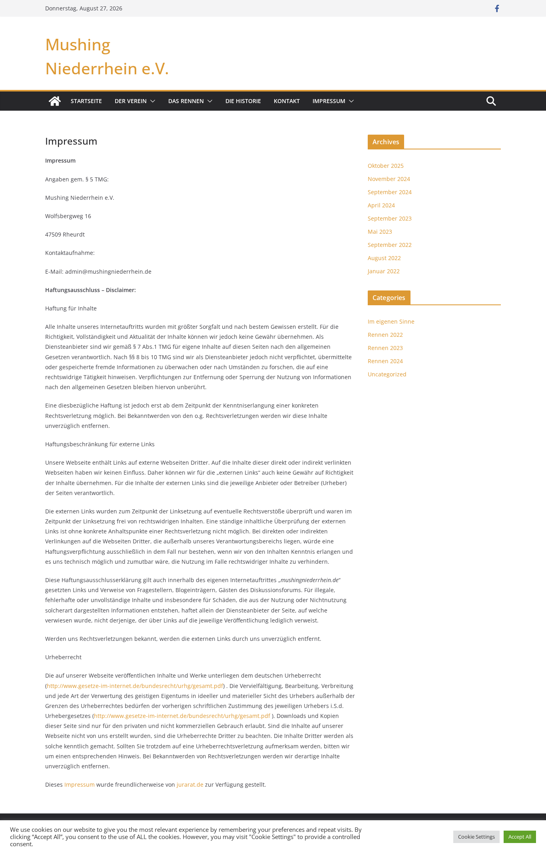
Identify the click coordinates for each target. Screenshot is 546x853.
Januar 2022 (384, 271)
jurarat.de (190, 784)
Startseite (86, 101)
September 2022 (390, 245)
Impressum (329, 101)
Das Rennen (186, 101)
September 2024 (390, 192)
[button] (151, 101)
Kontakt (287, 101)
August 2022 (384, 258)
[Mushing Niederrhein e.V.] (54, 101)
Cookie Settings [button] (476, 836)
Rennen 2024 (385, 361)
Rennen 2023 (385, 348)
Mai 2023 (380, 231)
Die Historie (243, 101)
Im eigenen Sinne (391, 321)
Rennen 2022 (385, 334)
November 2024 (389, 179)
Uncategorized (387, 374)
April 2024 (381, 205)
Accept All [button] (519, 836)
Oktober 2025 (386, 165)
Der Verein (131, 101)
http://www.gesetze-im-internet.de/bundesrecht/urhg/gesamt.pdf (135, 686)
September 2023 (390, 218)
